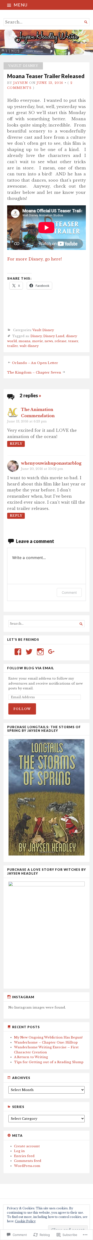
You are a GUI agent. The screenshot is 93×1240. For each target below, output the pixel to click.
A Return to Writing (31, 1057)
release (61, 341)
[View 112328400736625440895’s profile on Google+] (51, 652)
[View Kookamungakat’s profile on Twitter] (29, 652)
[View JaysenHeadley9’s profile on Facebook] (18, 652)
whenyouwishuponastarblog (51, 463)
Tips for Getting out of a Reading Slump (48, 1062)
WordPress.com (27, 1166)
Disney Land (53, 336)
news (49, 341)
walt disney (29, 346)
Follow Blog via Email (30, 668)
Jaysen (20, 83)
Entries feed (24, 1156)
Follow (22, 709)
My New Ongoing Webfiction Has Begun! (48, 1037)
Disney (36, 336)
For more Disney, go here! (34, 259)
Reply (16, 443)
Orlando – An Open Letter (35, 363)
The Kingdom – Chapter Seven (34, 372)
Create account (27, 1146)
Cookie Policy (25, 1221)
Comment (69, 592)
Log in (19, 1151)
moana (25, 341)
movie (37, 341)
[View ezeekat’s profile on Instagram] (40, 652)
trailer (12, 346)
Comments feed (27, 1161)
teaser (73, 341)
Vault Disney (23, 66)
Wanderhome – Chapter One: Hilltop (46, 1042)
